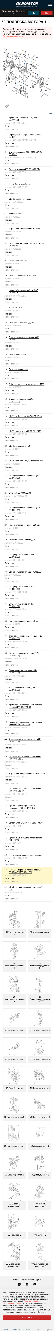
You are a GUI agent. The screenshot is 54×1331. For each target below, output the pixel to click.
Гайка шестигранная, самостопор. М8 (26, 461)
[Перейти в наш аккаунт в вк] (19, 1284)
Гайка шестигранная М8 (19, 261)
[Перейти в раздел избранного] (16, 1326)
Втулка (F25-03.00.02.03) (20, 493)
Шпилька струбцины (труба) (21, 322)
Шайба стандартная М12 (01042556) (25, 572)
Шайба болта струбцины (20, 199)
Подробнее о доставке (13, 36)
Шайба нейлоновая (17, 354)
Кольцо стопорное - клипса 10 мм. (24, 525)
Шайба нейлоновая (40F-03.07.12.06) (25, 416)
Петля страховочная (18, 369)
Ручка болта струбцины (19, 184)
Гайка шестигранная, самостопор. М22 (26, 384)
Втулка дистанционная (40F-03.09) (24, 228)
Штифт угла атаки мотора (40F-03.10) (26, 823)
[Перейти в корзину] (49, 1326)
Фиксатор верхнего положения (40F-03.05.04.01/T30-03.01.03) (25, 871)
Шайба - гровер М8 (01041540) (22, 275)
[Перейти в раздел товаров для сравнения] (27, 1326)
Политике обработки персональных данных (22, 1302)
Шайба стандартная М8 (19, 446)
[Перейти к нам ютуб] (34, 1284)
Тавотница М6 (15, 307)
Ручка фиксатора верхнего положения (26, 855)
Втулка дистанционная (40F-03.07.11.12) (27, 773)
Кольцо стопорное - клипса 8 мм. (24, 621)
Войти (38, 1329)
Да (33, 13)
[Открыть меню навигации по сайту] (50, 4)
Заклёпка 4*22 (15, 214)
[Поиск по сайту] (4, 4)
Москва (21, 11)
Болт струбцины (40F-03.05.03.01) (24, 169)
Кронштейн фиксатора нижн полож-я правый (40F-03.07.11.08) (25, 706)
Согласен (27, 1317)
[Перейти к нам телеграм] (27, 1284)
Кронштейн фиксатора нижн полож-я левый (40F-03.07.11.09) (25, 723)
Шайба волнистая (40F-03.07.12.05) (25, 431)
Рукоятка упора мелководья (22, 540)
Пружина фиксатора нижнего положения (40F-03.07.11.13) (22, 806)
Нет (47, 13)
